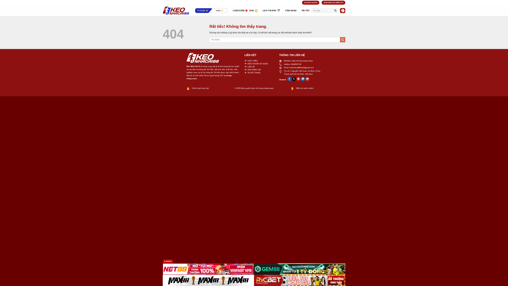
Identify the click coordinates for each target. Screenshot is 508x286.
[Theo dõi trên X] (294, 79)
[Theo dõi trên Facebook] (289, 79)
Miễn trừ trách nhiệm (305, 88)
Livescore (239, 10)
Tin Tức (305, 10)
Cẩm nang (291, 10)
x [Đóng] (168, 261)
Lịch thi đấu (269, 10)
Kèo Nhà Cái (192, 66)
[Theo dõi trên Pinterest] (298, 79)
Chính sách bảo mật (200, 88)
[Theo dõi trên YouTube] (307, 79)
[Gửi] (335, 10)
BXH (252, 10)
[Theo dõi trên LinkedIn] (303, 79)
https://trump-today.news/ (302, 61)
